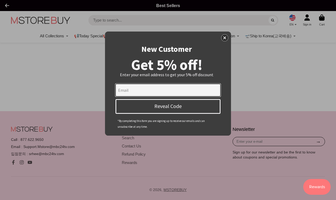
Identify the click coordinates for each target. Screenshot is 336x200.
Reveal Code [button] (168, 106)
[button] (225, 38)
